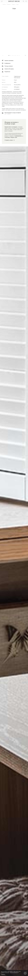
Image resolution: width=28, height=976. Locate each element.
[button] (10, 55)
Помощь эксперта (9, 66)
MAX (16, 137)
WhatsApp (7, 137)
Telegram (12, 137)
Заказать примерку (9, 60)
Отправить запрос (9, 140)
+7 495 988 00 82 (17, 136)
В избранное (7, 63)
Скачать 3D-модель (9, 68)
